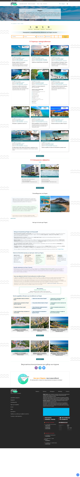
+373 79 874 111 (47, 440)
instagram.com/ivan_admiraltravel (40, 289)
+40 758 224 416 (47, 427)
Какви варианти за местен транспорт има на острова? (58, 303)
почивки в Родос (61, 249)
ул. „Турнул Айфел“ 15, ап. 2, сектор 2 (50, 424)
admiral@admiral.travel (63, 422)
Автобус (60, 391)
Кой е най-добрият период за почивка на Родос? (21, 299)
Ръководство (14, 402)
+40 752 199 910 (47, 425)
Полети (67, 391)
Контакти (45, 3)
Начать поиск (65, 37)
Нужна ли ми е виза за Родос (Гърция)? (40, 298)
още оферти (39, 187)
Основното (14, 23)
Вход (13, 0)
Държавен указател (23, 3)
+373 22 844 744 (47, 436)
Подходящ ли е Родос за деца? (20, 307)
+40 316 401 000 (47, 428)
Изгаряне (13, 400)
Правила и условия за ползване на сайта (20, 413)
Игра (41, 3)
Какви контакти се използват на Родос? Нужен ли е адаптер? (21, 303)
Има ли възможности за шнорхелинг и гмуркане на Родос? (39, 312)
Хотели (44, 391)
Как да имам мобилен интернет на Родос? (40, 302)
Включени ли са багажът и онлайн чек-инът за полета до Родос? (57, 312)
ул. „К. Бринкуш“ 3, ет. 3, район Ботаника (51, 442)
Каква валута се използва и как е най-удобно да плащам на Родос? (57, 299)
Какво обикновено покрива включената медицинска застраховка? (39, 308)
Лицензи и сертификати (16, 416)
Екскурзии (52, 391)
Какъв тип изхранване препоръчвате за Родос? (57, 308)
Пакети (37, 391)
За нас (38, 3)
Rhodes (22, 23)
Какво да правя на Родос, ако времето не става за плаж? (21, 312)
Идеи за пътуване (31, 3)
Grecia (19, 23)
